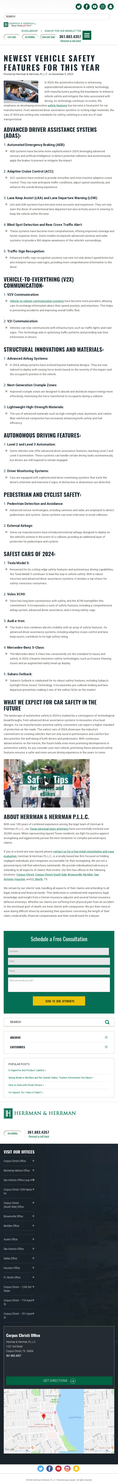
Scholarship (29, 31)
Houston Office (12, 1268)
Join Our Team (48, 37)
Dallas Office (10, 1258)
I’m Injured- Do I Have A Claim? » (25, 1092)
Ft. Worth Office (12, 1277)
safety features (57, 105)
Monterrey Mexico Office (17, 1170)
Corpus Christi (25, 874)
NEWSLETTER (63, 31)
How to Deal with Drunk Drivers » (26, 1085)
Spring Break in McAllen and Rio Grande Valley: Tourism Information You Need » (50, 1077)
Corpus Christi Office (15, 1161)
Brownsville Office (13, 1216)
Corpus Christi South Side (51, 874)
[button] (59, 1037)
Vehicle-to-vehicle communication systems (37, 301)
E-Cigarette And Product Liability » (27, 1070)
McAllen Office (11, 1225)
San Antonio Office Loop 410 (19, 1180)
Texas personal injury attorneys (49, 828)
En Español (30, 37)
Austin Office (11, 1239)
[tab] (59, 1037)
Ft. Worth (37, 879)
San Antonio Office (14, 1248)
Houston (19, 879)
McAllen (88, 874)
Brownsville (75, 874)
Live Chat (12, 37)
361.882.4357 (70, 36)
